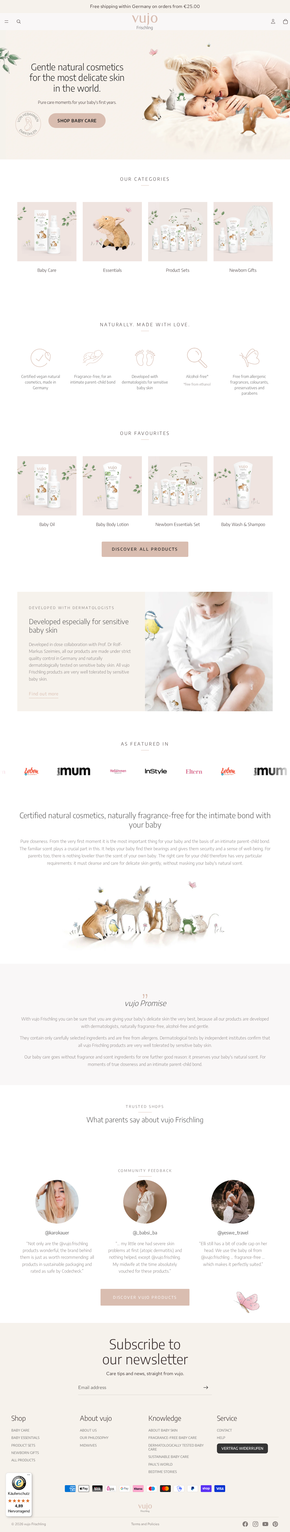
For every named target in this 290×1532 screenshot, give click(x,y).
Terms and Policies (145, 1524)
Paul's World (160, 1464)
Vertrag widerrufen (242, 1448)
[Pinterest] (275, 1524)
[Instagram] (255, 1524)
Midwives (88, 1445)
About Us (88, 1430)
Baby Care (20, 1430)
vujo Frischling (35, 1524)
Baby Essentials (25, 1438)
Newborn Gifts (25, 1453)
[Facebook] (245, 1524)
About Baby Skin (163, 1430)
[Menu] (6, 21)
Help (221, 1438)
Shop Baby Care (77, 120)
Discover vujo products (145, 1297)
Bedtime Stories (162, 1472)
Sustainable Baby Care (168, 1457)
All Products (23, 1460)
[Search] (18, 21)
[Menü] (28, 1476)
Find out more (43, 693)
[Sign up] (206, 1388)
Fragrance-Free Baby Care (172, 1438)
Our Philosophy (94, 1438)
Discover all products (145, 549)
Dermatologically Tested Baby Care (176, 1447)
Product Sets (23, 1445)
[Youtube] (265, 1524)
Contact (224, 1430)
